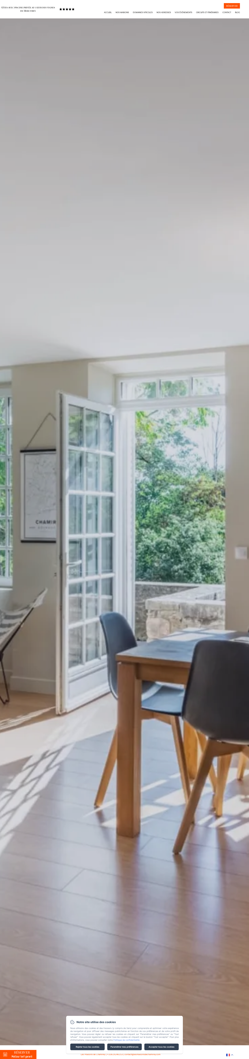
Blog (237, 12)
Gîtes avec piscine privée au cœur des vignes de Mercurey (28, 9)
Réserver (232, 5)
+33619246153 (115, 1054)
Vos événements (183, 12)
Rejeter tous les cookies (87, 1047)
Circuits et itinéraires (207, 12)
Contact (226, 12)
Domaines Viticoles (143, 12)
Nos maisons (122, 12)
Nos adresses (164, 12)
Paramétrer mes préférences (124, 1047)
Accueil (108, 12)
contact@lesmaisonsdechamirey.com (142, 1054)
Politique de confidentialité (126, 1040)
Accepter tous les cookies (161, 1047)
